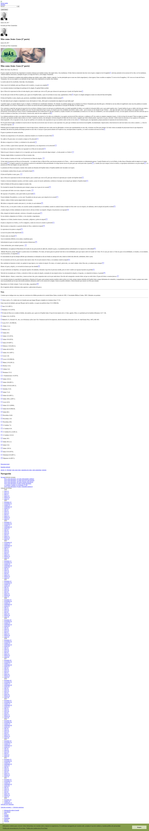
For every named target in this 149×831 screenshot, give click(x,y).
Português (7, 818)
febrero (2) (7, 497)
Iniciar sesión (4, 3)
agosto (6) (7, 686)
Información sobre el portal (11, 810)
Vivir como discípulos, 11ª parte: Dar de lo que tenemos (19, 480)
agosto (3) (7, 567)
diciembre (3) (7, 700)
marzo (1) (6, 516)
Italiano (6, 820)
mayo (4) (6, 572)
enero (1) (6, 499)
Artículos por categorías (7, 804)
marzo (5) (6, 593)
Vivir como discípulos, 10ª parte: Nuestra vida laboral (18, 482)
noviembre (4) (8, 524)
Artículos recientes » (6, 807)
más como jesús (16, 470)
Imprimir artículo (5, 467)
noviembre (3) (8, 562)
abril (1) (6, 494)
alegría (2, 470)
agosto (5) (7, 606)
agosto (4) (7, 586)
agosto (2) (7, 528)
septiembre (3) (8, 506)
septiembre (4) (8, 685)
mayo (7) (6, 790)
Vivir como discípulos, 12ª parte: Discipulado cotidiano (19, 479)
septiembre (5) (8, 604)
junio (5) (6, 609)
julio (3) (6, 708)
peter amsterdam (36, 470)
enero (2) (6, 756)
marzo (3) (6, 555)
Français (6, 821)
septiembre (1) (8, 745)
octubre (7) (7, 663)
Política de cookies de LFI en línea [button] (36, 828)
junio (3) (6, 531)
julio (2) (6, 510)
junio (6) (6, 750)
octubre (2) (7, 505)
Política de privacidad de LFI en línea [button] (14, 828)
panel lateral (4, 9)
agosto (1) (7, 508)
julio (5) (6, 607)
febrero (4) (7, 595)
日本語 (6, 816)
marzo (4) (6, 613)
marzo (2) (6, 496)
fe (5, 470)
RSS (5, 813)
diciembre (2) (7, 502)
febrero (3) (7, 517)
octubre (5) (7, 623)
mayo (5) (6, 610)
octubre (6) (7, 762)
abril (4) (6, 573)
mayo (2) (6, 533)
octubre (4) (7, 564)
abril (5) (6, 632)
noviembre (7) (8, 781)
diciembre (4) (7, 680)
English (6, 815)
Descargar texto (5, 464)
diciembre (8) (7, 720)
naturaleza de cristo (26, 470)
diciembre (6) (7, 620)
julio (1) (6, 548)
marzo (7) (6, 714)
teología (44, 470)
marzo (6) (6, 694)
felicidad (9, 470)
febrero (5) (7, 655)
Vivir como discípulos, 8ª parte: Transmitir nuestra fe (18, 486)
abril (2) (6, 753)
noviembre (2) (8, 542)
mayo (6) (6, 651)
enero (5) (6, 596)
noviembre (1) (8, 503)
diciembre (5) (7, 600)
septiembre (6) (8, 665)
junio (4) (6, 589)
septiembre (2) (8, 527)
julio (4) (6, 569)
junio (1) (6, 491)
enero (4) (6, 617)
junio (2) (6, 550)
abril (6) (6, 612)
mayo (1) (6, 493)
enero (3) (6, 539)
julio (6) (6, 627)
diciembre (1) (7, 522)
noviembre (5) (8, 682)
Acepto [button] (139, 827)
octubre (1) (7, 525)
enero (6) (6, 657)
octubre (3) (7, 603)
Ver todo (3, 477)
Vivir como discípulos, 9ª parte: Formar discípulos (17, 483)
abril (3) (6, 514)
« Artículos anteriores (18, 807)
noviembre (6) (8, 722)
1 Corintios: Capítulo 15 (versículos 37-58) (15, 485)
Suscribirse (7, 812)
